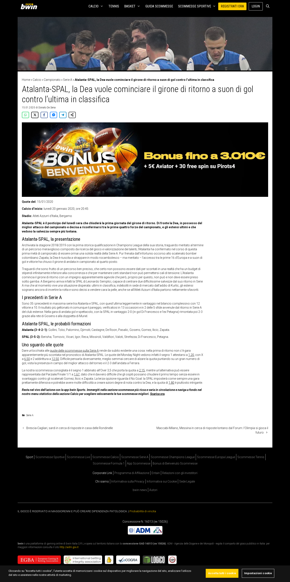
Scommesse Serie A (134, 457)
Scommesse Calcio (105, 457)
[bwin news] (30, 6)
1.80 (171, 382)
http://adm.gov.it (69, 547)
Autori (153, 490)
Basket (129, 6)
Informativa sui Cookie (162, 481)
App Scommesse (138, 463)
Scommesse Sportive (194, 6)
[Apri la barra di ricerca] (267, 6)
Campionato (52, 79)
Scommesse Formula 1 (109, 463)
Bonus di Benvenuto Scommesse (175, 463)
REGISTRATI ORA (232, 6)
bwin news (140, 490)
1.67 (77, 374)
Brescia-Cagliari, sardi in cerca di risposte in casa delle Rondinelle (69, 428)
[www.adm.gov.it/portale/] (145, 533)
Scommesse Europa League (216, 457)
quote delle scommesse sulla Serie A (74, 350)
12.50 (55, 359)
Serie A (67, 79)
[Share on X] (34, 115)
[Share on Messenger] (53, 115)
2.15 (142, 370)
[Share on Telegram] (62, 115)
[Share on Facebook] (44, 115)
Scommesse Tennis (250, 457)
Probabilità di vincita (143, 511)
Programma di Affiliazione (131, 473)
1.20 (191, 355)
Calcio (94, 6)
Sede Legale (187, 481)
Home (26, 79)
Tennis (113, 6)
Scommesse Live (78, 457)
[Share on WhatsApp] (25, 115)
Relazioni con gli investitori (179, 473)
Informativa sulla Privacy (127, 481)
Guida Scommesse (159, 6)
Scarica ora (157, 394)
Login (256, 6)
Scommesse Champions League (173, 457)
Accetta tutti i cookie (222, 573)
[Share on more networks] (72, 115)
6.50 (27, 359)
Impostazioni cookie (258, 573)
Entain (156, 473)
